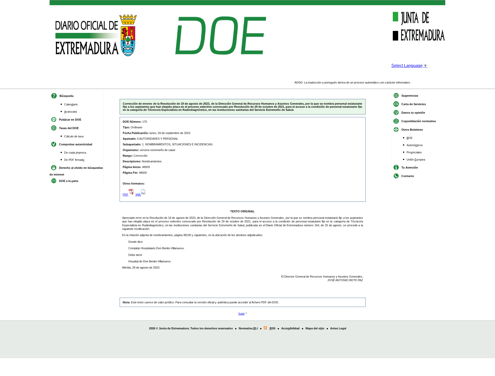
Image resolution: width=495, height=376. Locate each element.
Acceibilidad (290, 328)
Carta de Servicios (413, 103)
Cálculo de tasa (74, 136)
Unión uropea (416, 159)
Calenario (71, 104)
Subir (241, 313)
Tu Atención (409, 167)
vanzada (70, 111)
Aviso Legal (338, 328)
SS (272, 328)
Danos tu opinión (413, 112)
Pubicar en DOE (70, 119)
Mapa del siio (315, 328)
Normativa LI (248, 328)
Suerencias (409, 95)
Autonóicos (415, 145)
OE (409, 137)
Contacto (407, 175)
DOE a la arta (68, 180)
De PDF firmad (74, 159)
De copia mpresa (75, 152)
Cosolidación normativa (418, 120)
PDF (125, 194)
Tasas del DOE (69, 127)
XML (138, 194)
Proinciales (414, 152)
